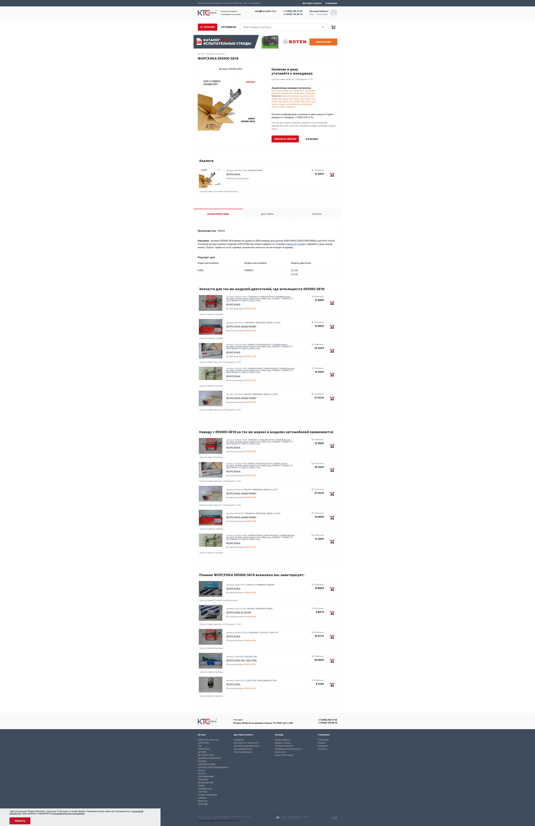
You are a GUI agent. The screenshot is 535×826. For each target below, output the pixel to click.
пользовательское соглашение (68, 813)
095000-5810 (277, 91)
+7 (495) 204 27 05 (292, 11)
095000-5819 (286, 96)
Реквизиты (323, 746)
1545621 (282, 104)
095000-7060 (297, 96)
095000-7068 (299, 102)
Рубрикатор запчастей (208, 740)
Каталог (201, 54)
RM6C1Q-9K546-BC (287, 107)
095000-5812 (299, 91)
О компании (331, 3)
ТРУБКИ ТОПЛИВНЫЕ (207, 795)
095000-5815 (288, 93)
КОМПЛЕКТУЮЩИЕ (207, 764)
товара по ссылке (295, 244)
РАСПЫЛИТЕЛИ (204, 789)
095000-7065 (310, 99)
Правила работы (282, 740)
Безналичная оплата (243, 749)
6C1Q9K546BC (306, 104)
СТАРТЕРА (202, 792)
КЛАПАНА (202, 761)
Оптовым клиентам (284, 746)
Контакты (322, 749)
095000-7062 (277, 99)
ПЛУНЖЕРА (203, 779)
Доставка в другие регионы (246, 746)
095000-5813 (310, 91)
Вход (311, 14)
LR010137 (275, 107)
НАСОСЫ (202, 773)
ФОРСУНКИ (203, 804)
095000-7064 (299, 99)
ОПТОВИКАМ (228, 27)
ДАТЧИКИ (202, 752)
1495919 (275, 104)
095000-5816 (299, 93)
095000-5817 (310, 93)
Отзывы (321, 743)
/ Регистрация (286, 755)
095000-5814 (277, 93)
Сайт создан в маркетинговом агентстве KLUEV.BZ (295, 817)
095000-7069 (310, 102)
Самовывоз (239, 740)
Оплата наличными (243, 752)
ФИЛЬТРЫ (202, 801)
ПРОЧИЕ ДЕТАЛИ (205, 783)
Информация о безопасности (288, 749)
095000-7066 (277, 102)
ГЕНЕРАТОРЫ (204, 749)
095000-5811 (288, 91)
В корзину (312, 139)
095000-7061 (309, 96)
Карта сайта (280, 752)
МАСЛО (201, 770)
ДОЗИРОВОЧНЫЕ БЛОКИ (209, 758)
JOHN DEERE (203, 743)
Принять (20, 821)
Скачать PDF (323, 42)
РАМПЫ (201, 786)
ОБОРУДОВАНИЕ (205, 776)
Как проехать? (255, 3)
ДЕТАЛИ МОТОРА (206, 755)
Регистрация (322, 14)
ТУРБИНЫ (202, 798)
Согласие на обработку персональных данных (219, 820)
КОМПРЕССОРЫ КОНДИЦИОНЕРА (213, 767)
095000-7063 (288, 99)
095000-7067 (288, 102)
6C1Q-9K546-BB (293, 104)
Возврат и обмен (282, 743)
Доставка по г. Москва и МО (246, 743)
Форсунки (210, 54)
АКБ (199, 746)
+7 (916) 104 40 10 (292, 14)
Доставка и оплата (312, 3)
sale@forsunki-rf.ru (265, 11)
